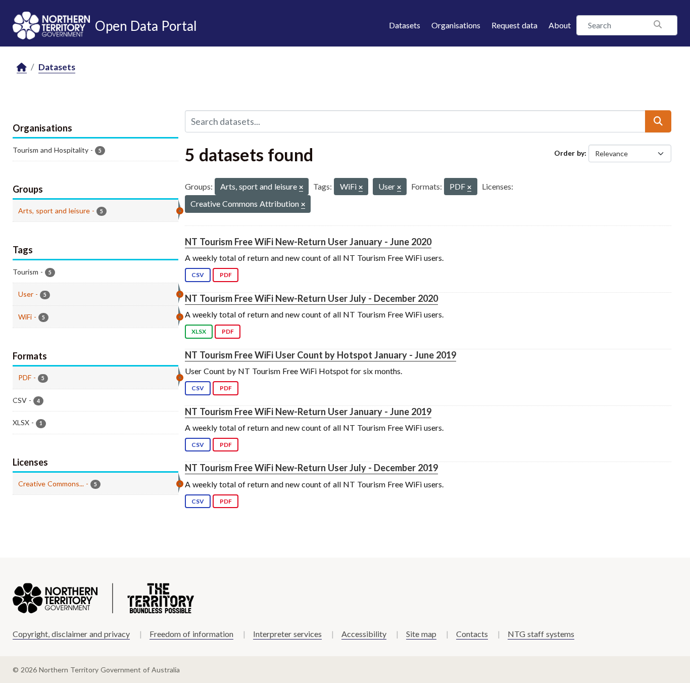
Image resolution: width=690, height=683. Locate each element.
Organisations (455, 25)
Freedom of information (191, 634)
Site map (421, 634)
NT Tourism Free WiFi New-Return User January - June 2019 (308, 411)
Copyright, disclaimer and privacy (71, 634)
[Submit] (658, 121)
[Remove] (301, 188)
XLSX (198, 331)
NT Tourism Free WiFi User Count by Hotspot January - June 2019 (320, 354)
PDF (226, 275)
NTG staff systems (541, 634)
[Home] (22, 67)
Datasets (404, 25)
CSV (197, 275)
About (560, 25)
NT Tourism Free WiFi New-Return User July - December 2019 (311, 467)
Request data (514, 25)
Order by (569, 153)
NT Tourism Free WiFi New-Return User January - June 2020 (308, 241)
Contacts (472, 634)
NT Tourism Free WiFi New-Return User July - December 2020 (311, 298)
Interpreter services (287, 634)
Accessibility (363, 634)
